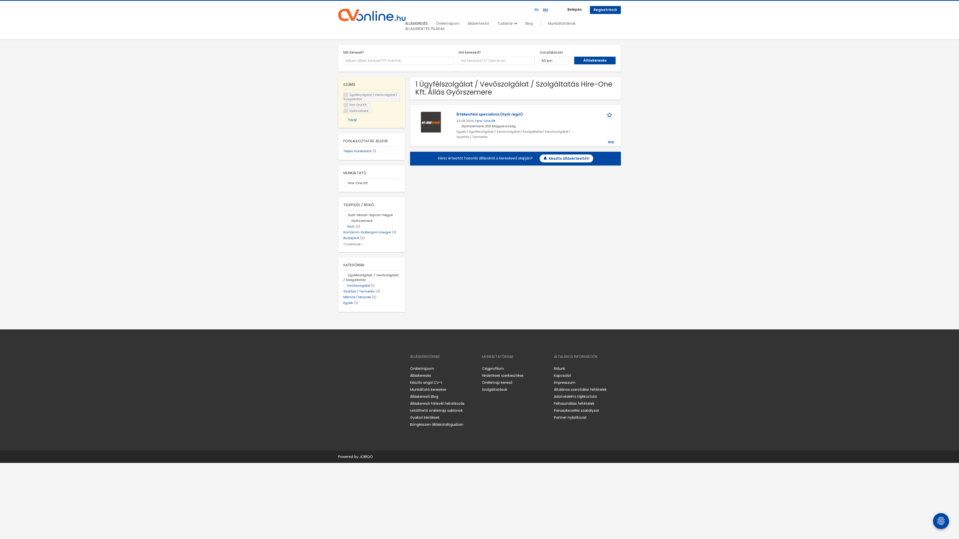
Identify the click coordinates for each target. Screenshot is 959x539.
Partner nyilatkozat (570, 417)
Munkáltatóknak (562, 23)
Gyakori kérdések (425, 417)
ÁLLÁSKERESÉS (416, 23)
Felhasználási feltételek (574, 403)
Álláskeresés (420, 375)
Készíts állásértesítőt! (569, 158)
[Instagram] (350, 368)
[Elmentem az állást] (610, 114)
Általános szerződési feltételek (580, 389)
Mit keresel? (353, 52)
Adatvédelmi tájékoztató (575, 396)
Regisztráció (605, 9)
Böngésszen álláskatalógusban (436, 424)
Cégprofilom (493, 368)
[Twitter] (365, 368)
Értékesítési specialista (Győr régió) (490, 114)
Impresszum (564, 382)
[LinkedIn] (358, 368)
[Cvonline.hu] (372, 15)
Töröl (352, 120)
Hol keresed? (470, 52)
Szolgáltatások (494, 389)
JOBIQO (366, 456)
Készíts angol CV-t (426, 382)
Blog (529, 23)
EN (536, 9)
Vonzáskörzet (551, 52)
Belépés (574, 9)
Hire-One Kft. (486, 121)
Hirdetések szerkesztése (502, 375)
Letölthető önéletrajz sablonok (436, 410)
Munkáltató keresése (428, 389)
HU (545, 9)
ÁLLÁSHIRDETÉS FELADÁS (425, 28)
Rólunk (559, 368)
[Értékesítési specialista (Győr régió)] (431, 122)
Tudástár (505, 23)
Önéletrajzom (448, 23)
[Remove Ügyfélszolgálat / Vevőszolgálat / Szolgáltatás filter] (345, 275)
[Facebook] (341, 368)
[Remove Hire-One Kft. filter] (345, 183)
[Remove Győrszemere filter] (349, 221)
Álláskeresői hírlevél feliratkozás (437, 403)
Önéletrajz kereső (497, 382)
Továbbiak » (353, 244)
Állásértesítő (478, 23)
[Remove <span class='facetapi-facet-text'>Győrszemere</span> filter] (346, 111)
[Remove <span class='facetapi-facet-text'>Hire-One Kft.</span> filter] (346, 105)
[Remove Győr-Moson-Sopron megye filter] (345, 215)
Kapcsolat (562, 375)
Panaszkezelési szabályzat (576, 410)
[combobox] (398, 61)
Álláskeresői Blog (424, 396)
